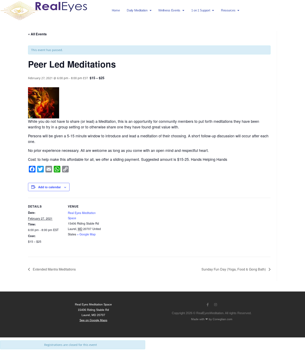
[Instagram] (298, 10)
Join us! (274, 7)
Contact (274, 13)
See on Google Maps (93, 320)
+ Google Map (86, 234)
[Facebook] (290, 10)
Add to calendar (49, 187)
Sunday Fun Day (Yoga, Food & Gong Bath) (234, 269)
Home (116, 10)
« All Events (37, 34)
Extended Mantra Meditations (54, 269)
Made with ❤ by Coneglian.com (211, 319)
